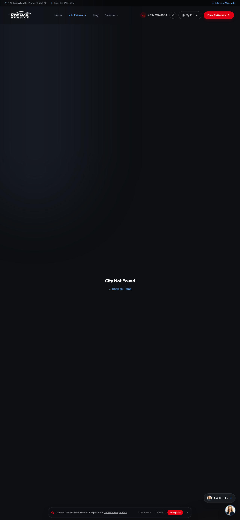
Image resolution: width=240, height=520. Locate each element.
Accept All (175, 512)
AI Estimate (78, 15)
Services (110, 15)
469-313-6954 (157, 15)
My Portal (192, 15)
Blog (95, 15)
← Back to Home (120, 289)
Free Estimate (216, 15)
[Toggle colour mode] (173, 15)
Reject (160, 512)
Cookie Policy (111, 512)
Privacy (123, 512)
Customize (144, 512)
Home (58, 15)
